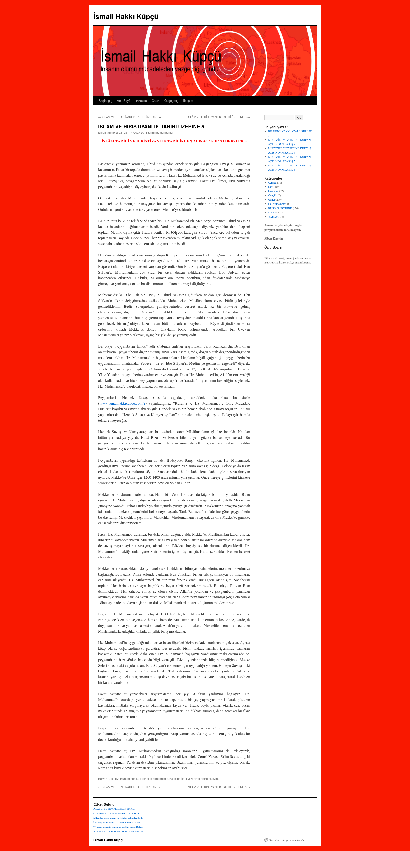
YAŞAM (273, 216)
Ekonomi (273, 191)
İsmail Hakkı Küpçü (125, 16)
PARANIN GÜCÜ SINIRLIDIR (110, 831)
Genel (271, 199)
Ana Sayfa (124, 100)
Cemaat (272, 182)
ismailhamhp (106, 132)
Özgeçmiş (171, 100)
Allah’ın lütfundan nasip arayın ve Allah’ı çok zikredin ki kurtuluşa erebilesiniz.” (118, 818)
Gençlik (272, 195)
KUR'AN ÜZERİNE (280, 208)
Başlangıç (105, 100)
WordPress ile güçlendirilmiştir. (287, 840)
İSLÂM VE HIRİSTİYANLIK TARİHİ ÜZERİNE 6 (218, 117)
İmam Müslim (135, 831)
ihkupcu (141, 100)
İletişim (188, 100)
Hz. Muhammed (125, 778)
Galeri (156, 100)
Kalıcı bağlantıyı (179, 778)
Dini (111, 778)
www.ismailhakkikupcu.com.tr (122, 403)
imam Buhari (136, 826)
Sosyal (272, 212)
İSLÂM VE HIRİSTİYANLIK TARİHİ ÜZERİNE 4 (129, 117)
